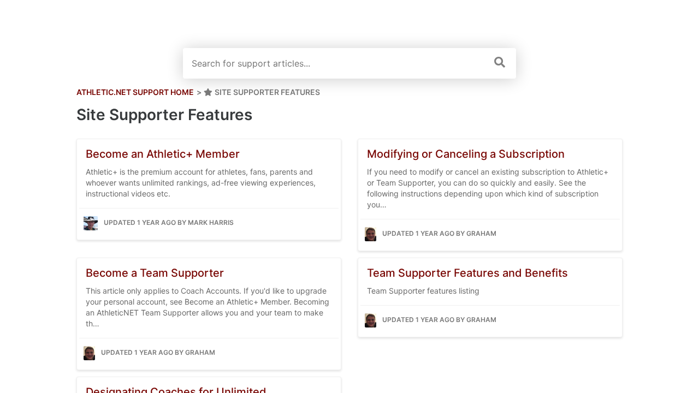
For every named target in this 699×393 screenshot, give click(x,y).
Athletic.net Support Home (135, 92)
